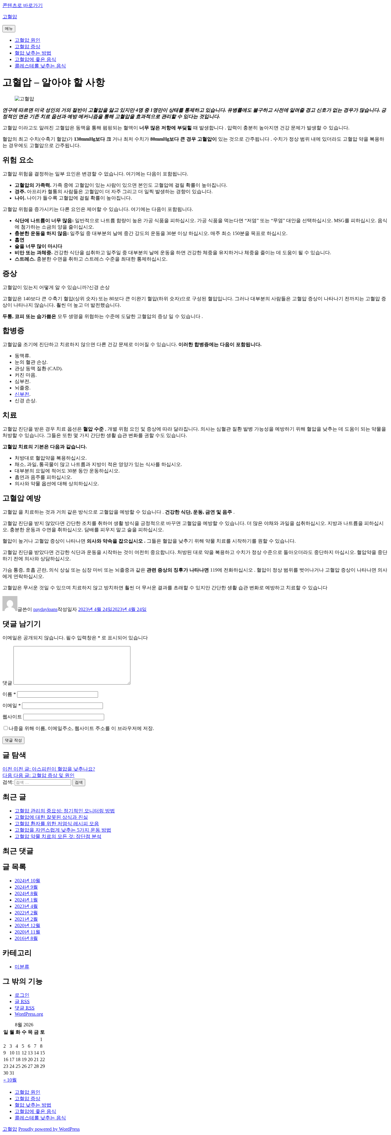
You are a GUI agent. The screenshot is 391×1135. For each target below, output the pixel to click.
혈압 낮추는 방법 (33, 53)
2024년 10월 (27, 880)
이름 (9, 694)
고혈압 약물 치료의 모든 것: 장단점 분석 (58, 836)
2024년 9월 (26, 887)
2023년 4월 (26, 906)
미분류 (22, 966)
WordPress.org (29, 1014)
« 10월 (10, 1080)
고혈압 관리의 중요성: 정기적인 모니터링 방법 (65, 810)
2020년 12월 (27, 925)
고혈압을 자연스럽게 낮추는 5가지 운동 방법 (63, 830)
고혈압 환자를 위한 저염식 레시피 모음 (57, 823)
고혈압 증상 (27, 46)
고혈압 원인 (27, 40)
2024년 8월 (26, 893)
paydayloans (45, 609)
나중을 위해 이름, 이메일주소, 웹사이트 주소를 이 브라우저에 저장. (81, 728)
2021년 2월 (26, 919)
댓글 (7, 682)
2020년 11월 (27, 931)
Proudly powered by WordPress (49, 1129)
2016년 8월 (26, 938)
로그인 (22, 995)
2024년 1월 (26, 899)
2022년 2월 (26, 912)
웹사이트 (12, 716)
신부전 (22, 394)
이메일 (11, 705)
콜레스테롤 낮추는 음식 (40, 65)
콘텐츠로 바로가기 (22, 5)
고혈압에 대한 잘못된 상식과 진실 (51, 817)
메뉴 (9, 28)
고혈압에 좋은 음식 (35, 59)
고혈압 (9, 16)
